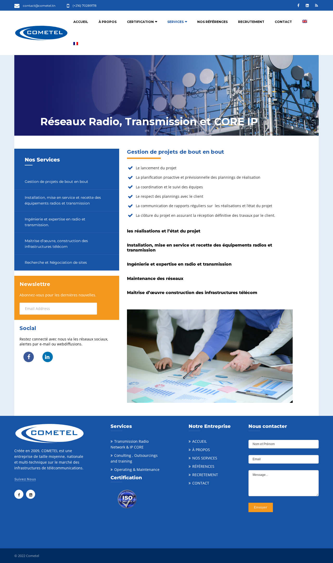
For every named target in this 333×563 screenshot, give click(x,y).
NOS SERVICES (204, 458)
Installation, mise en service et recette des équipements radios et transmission (63, 200)
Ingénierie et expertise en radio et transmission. (55, 222)
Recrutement (251, 22)
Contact (283, 22)
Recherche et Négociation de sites (56, 262)
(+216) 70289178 (85, 6)
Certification (140, 22)
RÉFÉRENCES (203, 466)
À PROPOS (108, 22)
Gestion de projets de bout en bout (56, 181)
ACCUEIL (199, 441)
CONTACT (200, 483)
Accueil (80, 22)
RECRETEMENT (205, 474)
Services (175, 22)
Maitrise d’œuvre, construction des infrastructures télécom (56, 243)
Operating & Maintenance (136, 469)
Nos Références (212, 22)
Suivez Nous (25, 479)
